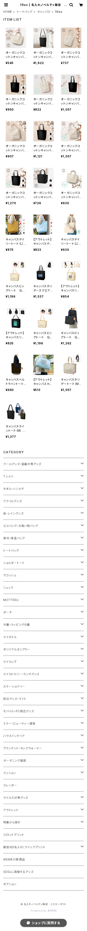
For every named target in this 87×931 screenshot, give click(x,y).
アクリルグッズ (12, 501)
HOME (7, 11)
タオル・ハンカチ (13, 488)
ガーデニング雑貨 (14, 760)
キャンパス (44, 11)
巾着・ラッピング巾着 (16, 624)
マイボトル (10, 637)
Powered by (39, 910)
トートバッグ (25, 11)
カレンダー (10, 785)
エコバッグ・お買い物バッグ (20, 525)
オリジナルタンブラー (16, 649)
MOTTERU (11, 600)
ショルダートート (13, 563)
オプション (9, 884)
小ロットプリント (13, 834)
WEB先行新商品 (14, 859)
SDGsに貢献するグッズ (18, 871)
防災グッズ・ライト (14, 698)
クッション (9, 773)
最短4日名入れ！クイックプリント (24, 847)
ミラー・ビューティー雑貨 (19, 723)
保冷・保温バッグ (14, 538)
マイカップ (10, 661)
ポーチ (7, 612)
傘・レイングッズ (13, 513)
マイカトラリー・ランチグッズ (21, 674)
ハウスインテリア (14, 736)
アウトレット (11, 810)
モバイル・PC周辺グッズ (18, 711)
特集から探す (12, 822)
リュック (8, 587)
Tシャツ (8, 476)
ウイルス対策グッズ (15, 797)
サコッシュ (10, 575)
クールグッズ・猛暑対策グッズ (22, 464)
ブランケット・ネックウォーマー (22, 748)
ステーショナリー (14, 686)
